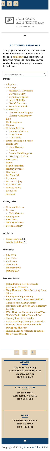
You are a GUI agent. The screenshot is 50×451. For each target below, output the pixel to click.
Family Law (12, 144)
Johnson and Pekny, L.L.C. (24, 22)
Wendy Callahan (14, 242)
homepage (18, 57)
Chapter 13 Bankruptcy (21, 112)
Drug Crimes (15, 134)
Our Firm (11, 172)
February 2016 (13, 267)
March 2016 (12, 264)
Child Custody (16, 147)
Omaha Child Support (20, 153)
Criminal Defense (15, 128)
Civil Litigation (14, 122)
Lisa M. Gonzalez (18, 103)
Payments (11, 178)
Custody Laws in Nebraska (20, 318)
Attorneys (11, 87)
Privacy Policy (13, 187)
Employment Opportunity (20, 296)
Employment (13, 216)
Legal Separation (15, 166)
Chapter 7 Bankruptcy (20, 116)
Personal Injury (14, 181)
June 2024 (11, 258)
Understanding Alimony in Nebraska (25, 321)
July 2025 (11, 255)
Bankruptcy (12, 109)
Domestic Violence (18, 131)
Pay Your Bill (12, 175)
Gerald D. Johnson (18, 97)
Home (9, 162)
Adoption (11, 84)
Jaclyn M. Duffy (17, 100)
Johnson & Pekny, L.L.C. (35, 447)
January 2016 (13, 271)
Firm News (12, 159)
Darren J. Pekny (17, 94)
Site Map (10, 194)
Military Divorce (15, 169)
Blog (8, 119)
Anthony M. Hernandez (21, 91)
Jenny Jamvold (14, 239)
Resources (11, 191)
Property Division (18, 156)
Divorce (13, 150)
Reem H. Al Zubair (18, 106)
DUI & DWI (15, 137)
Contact (10, 125)
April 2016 (11, 261)
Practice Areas (13, 184)
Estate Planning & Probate (19, 141)
